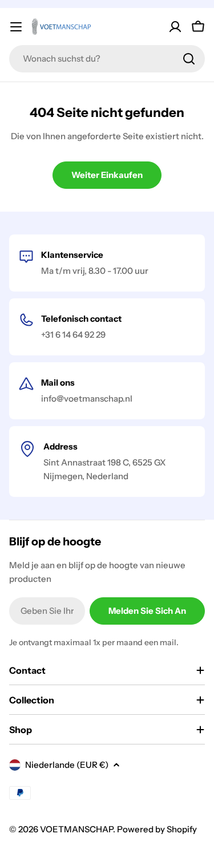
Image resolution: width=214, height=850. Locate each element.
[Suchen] (189, 59)
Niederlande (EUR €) (66, 764)
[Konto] (175, 27)
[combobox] (107, 58)
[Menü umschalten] (16, 27)
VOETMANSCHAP (76, 829)
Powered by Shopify (157, 829)
